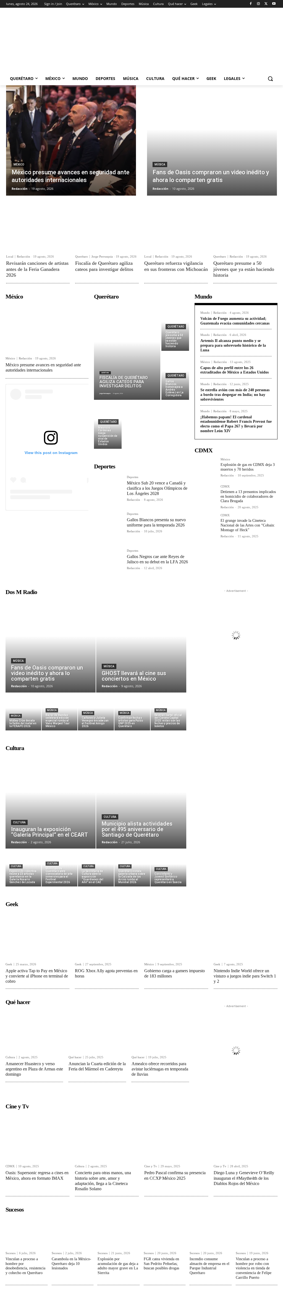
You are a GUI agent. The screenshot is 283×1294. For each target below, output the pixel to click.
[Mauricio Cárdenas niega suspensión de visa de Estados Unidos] (108, 425)
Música (159, 164)
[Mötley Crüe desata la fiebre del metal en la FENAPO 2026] (23, 711)
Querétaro (81, 256)
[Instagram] (258, 4)
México (19, 164)
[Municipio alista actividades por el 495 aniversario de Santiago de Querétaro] (141, 801)
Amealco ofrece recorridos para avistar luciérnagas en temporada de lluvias (160, 1069)
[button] (270, 78)
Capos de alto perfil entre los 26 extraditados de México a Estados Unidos (234, 370)
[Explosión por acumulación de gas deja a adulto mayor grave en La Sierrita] (119, 1232)
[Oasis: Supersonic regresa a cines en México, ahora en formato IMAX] (37, 1137)
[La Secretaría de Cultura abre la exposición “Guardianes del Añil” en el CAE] (96, 867)
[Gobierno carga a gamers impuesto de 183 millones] (176, 934)
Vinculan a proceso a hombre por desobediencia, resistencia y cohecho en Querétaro (25, 1266)
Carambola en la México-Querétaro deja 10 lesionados (71, 1263)
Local (9, 256)
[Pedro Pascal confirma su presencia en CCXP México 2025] (176, 1137)
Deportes (132, 477)
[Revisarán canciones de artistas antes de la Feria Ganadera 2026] (38, 230)
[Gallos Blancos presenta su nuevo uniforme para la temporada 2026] (108, 526)
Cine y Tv (150, 1166)
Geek (9, 964)
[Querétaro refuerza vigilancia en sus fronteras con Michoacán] (176, 230)
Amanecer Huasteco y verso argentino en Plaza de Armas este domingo (34, 1069)
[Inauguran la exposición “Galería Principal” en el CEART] (51, 801)
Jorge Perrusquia (102, 256)
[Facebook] (251, 4)
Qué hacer (75, 1057)
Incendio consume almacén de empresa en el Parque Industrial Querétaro (209, 1266)
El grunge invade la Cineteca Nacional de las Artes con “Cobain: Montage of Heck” (248, 525)
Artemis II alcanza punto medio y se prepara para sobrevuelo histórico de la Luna (233, 345)
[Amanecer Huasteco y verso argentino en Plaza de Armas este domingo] (34, 1030)
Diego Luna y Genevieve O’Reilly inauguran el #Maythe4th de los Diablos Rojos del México (244, 1178)
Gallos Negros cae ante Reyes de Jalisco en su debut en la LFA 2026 (157, 559)
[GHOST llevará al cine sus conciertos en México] (141, 645)
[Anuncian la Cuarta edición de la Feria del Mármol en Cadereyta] (97, 1030)
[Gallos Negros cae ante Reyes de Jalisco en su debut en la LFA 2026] (108, 563)
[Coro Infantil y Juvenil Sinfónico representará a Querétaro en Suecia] (168, 867)
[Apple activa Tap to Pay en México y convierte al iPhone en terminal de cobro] (37, 934)
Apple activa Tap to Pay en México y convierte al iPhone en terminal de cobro (37, 976)
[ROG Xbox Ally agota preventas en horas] (107, 934)
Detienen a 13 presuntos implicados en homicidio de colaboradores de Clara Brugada (248, 496)
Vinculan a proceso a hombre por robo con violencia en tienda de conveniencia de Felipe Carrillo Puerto (253, 1268)
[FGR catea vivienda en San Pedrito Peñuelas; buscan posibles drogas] (165, 1232)
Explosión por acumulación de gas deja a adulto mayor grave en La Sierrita (118, 1266)
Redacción (23, 256)
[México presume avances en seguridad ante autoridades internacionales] (71, 140)
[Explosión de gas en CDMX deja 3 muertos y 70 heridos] (205, 468)
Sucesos (10, 1253)
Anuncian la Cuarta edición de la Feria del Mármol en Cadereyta (97, 1066)
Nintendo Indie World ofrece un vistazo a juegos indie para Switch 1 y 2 (245, 976)
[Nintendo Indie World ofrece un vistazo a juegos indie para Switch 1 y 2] (245, 934)
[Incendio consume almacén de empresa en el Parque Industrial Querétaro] (211, 1232)
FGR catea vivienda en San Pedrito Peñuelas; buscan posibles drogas (161, 1263)
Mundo (205, 312)
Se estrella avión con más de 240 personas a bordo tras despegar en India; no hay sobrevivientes (234, 394)
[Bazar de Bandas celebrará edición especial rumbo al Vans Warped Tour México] (59, 711)
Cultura (19, 822)
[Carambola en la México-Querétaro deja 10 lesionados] (73, 1232)
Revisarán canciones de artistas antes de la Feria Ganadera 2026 (37, 269)
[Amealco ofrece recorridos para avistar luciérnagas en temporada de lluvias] (160, 1030)
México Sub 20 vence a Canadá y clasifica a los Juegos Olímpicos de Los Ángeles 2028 (157, 488)
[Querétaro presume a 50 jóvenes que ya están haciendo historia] (245, 230)
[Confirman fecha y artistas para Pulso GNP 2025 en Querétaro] (132, 711)
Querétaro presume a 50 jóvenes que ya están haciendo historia (243, 269)
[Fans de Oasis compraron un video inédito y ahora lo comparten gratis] (212, 140)
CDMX (225, 486)
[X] (266, 4)
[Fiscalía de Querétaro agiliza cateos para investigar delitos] (107, 230)
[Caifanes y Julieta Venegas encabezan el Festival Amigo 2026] (96, 711)
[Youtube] (274, 4)
